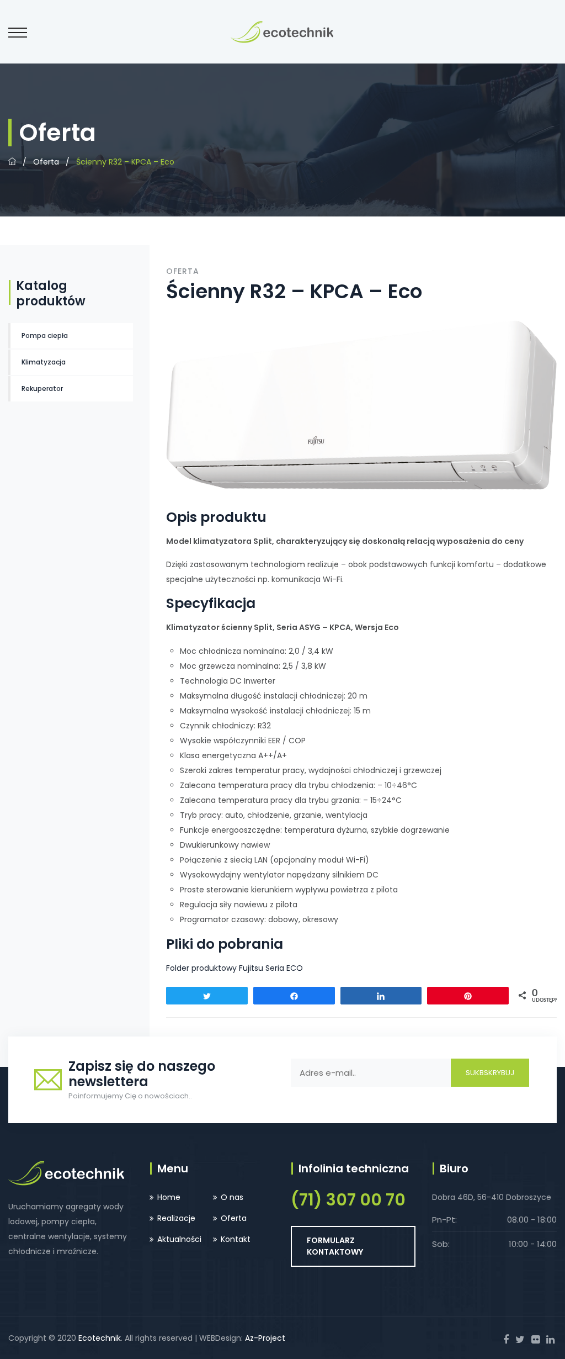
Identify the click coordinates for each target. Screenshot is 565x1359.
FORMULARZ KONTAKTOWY (335, 1246)
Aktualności (179, 1239)
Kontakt (235, 1239)
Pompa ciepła (45, 335)
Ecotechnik (99, 1338)
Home (168, 1197)
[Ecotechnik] (282, 31)
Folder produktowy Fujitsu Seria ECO (234, 968)
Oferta (46, 161)
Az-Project (265, 1338)
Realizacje (176, 1218)
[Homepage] (12, 161)
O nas (232, 1197)
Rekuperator (42, 388)
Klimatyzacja (44, 362)
